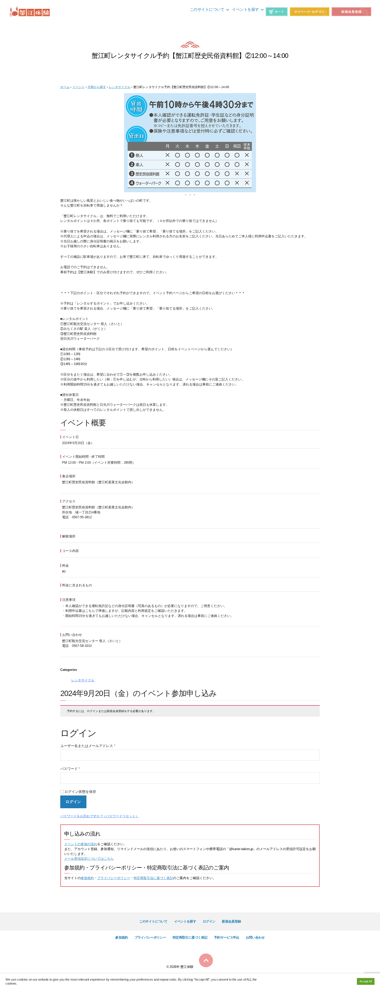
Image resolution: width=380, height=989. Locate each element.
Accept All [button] (366, 981)
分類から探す (97, 87)
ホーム (64, 87)
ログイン (73, 802)
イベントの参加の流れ (80, 844)
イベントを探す (245, 9)
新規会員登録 (231, 921)
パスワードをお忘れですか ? (81, 816)
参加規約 (87, 878)
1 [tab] (185, 195)
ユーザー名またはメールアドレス (87, 746)
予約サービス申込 (226, 937)
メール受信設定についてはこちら (89, 858)
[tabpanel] (190, 143)
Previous (55, 143)
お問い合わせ (255, 937)
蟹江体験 (186, 967)
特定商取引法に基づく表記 (153, 878)
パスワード (70, 769)
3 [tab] (194, 195)
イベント (78, 87)
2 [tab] (190, 195)
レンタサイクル (119, 87)
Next (325, 143)
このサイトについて (207, 9)
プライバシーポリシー (113, 878)
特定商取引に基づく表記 (190, 937)
